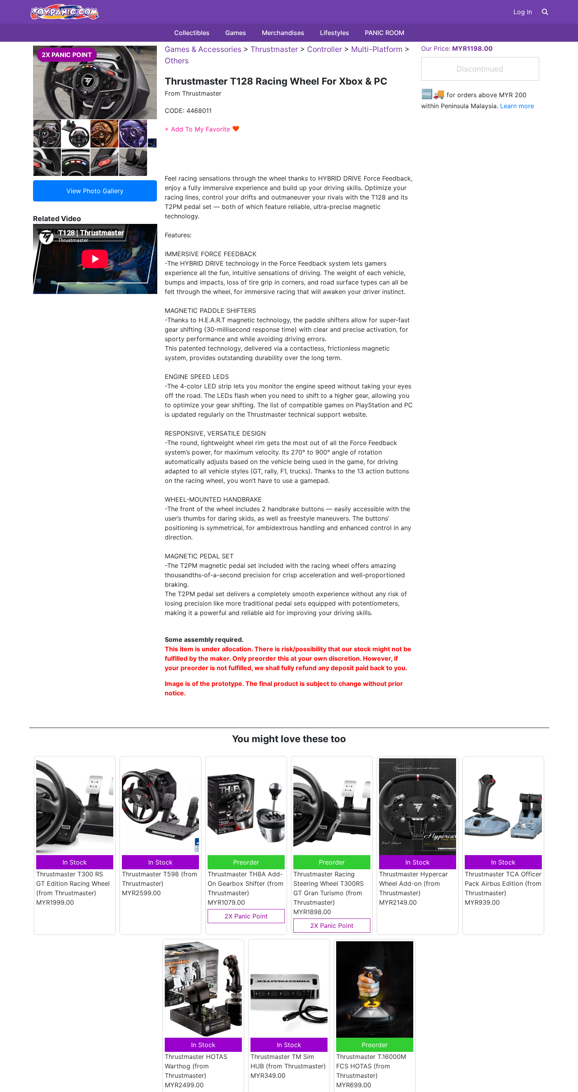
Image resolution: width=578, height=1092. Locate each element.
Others (177, 60)
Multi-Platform (377, 49)
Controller (324, 49)
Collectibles (192, 33)
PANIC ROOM (384, 33)
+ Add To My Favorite (202, 129)
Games (235, 33)
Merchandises (283, 33)
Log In (523, 12)
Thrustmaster (274, 49)
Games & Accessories (203, 49)
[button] (545, 12)
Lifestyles (334, 33)
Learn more (517, 106)
